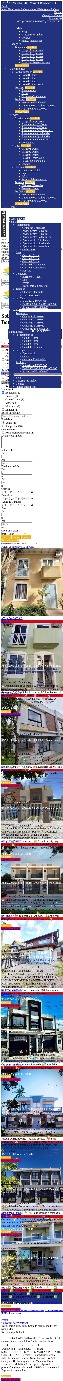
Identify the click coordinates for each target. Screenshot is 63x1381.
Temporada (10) (14, 426)
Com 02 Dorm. (30, 78)
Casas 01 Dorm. (30, 148)
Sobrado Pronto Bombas (14, 1102)
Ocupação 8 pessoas (32, 59)
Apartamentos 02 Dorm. (34, 124)
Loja (24, 173)
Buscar (6, 537)
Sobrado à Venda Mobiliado (16, 802)
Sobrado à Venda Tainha (14, 1025)
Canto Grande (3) (14, 399)
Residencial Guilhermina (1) (20, 432)
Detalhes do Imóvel (11, 435)
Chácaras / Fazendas (32, 185)
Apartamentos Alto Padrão (36, 133)
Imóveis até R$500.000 (34, 102)
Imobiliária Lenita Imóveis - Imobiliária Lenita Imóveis (30, 9)
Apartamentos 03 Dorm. (34, 127)
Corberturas (28, 142)
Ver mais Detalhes (10, 714)
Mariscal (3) (11, 402)
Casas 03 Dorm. (30, 154)
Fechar (26, 537)
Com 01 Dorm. (30, 75)
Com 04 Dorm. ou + (32, 84)
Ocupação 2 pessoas (32, 50)
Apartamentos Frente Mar (35, 139)
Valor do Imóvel (9, 450)
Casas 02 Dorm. (30, 151)
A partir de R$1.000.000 (34, 108)
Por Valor (20, 191)
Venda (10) (11, 422)
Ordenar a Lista (9, 530)
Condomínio (8, 429)
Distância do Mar (10, 466)
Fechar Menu (22, 65)
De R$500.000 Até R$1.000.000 (39, 105)
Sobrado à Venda (10, 659)
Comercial (20, 167)
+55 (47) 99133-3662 (28, 21)
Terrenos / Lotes (30, 188)
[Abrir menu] (3, 212)
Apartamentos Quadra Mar (36, 136)
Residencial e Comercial (34, 179)
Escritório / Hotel (31, 170)
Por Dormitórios (23, 71)
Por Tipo (19, 87)
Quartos (5, 488)
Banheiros (6, 495)
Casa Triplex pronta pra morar (17, 1251)
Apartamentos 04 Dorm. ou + (37, 130)
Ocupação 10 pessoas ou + (36, 62)
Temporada (21, 47)
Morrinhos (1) (12, 406)
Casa (17, 145)
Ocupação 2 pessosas (33, 121)
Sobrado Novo (9, 1183)
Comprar (6, 711)
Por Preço (20, 99)
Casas (25, 93)
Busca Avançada (10, 540)
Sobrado (26, 164)
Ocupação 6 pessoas (32, 56)
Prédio (25, 176)
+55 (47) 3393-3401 (51, 21)
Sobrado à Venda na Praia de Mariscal (21, 734)
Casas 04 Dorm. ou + (33, 157)
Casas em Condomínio (34, 96)
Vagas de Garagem (11, 501)
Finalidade (6, 419)
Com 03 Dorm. (30, 81)
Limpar (16, 537)
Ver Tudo (32, 47)
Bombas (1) (11, 396)
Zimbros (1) (11, 409)
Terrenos (19, 182)
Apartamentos (29, 90)
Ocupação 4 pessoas (32, 53)
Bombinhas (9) (13, 392)
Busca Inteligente (10, 412)
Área (4, 508)
